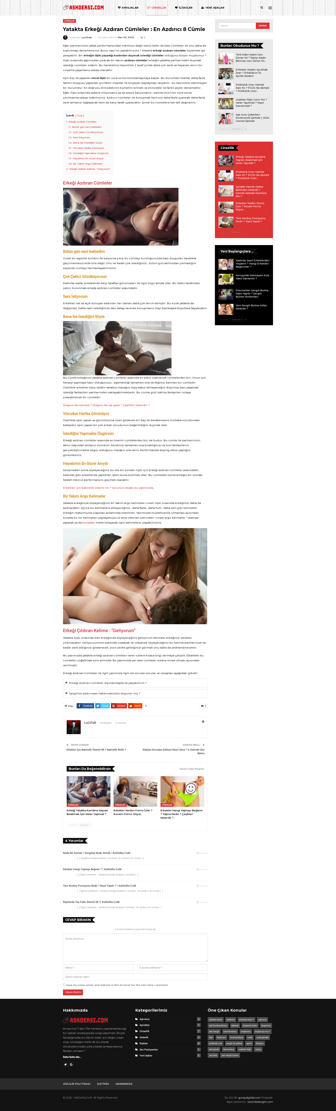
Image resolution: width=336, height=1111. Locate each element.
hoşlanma (246, 1031)
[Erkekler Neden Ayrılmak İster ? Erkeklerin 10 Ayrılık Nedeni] (225, 73)
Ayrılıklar (130, 7)
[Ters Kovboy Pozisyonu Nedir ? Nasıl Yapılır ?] (225, 222)
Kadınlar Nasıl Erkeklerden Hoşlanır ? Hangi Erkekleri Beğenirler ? (253, 263)
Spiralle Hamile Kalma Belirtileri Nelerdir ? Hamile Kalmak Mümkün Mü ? (251, 191)
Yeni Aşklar (214, 7)
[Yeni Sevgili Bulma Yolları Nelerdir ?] (225, 309)
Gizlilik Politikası (76, 1083)
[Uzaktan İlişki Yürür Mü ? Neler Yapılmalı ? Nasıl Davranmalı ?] (225, 103)
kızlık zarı (221, 1037)
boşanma (266, 1025)
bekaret (235, 1025)
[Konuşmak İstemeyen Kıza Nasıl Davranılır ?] (225, 279)
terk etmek (214, 1049)
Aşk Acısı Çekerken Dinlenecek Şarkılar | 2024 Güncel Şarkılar (252, 118)
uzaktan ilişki (245, 1049)
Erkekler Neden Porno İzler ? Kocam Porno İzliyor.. (250, 206)
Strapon (260, 1043)
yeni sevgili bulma (230, 1055)
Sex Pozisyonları (149, 1049)
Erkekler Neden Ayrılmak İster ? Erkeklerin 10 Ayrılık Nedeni (252, 73)
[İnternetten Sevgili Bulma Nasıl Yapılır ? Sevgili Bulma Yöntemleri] (225, 294)
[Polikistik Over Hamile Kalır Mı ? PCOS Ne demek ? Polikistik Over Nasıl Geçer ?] (225, 88)
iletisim (103, 1083)
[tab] (135, 683)
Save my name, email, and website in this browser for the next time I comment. (117, 985)
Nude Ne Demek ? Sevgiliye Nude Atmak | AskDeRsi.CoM (96, 853)
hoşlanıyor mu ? (262, 1031)
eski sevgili (214, 1031)
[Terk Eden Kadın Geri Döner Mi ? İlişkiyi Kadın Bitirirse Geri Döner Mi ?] (225, 58)
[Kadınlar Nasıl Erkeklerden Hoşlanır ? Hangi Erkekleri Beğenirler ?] (225, 264)
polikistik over (215, 1043)
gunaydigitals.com (249, 1097)
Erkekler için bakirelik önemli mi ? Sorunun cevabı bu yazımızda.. (108, 487)
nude (249, 1037)
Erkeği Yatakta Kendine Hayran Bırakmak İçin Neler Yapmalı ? (250, 160)
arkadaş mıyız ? (246, 1019)
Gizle (79, 115)
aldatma (231, 1019)
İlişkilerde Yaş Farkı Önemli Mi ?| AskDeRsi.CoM (91, 902)
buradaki (88, 522)
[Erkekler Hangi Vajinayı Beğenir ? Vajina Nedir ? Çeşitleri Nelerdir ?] (182, 791)
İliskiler (186, 7)
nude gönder (262, 1037)
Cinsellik (158, 7)
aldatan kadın (215, 1019)
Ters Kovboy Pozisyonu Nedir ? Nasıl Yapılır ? (250, 220)
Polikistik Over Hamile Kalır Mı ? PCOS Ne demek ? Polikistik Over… (252, 88)
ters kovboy (228, 1049)
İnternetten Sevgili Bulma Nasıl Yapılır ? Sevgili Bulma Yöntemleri (252, 293)
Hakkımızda (124, 1083)
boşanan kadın (250, 1025)
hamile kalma (230, 1031)
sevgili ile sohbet (234, 1043)
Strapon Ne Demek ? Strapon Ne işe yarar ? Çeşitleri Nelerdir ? (106, 405)
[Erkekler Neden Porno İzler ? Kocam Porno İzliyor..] (135, 791)
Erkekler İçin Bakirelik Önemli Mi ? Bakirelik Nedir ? (96, 749)
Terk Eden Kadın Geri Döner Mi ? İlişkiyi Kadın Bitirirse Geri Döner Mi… (251, 57)
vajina (258, 1049)
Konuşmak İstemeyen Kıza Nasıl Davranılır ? (252, 277)
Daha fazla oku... (72, 1057)
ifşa (211, 1037)
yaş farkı (213, 1055)
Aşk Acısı (145, 1019)
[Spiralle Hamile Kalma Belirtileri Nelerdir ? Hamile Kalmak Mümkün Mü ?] (225, 190)
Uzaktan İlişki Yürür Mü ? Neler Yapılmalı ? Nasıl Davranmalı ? (251, 102)
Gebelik (144, 1037)
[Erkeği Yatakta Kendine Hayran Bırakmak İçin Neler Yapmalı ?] (88, 791)
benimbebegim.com (260, 1101)
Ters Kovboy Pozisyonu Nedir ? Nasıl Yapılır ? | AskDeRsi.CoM (99, 885)
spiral (249, 1043)
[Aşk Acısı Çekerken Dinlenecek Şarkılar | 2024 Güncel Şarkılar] (225, 118)
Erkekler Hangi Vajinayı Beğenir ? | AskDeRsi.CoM (92, 869)
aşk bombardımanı (218, 1025)
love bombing (236, 1037)
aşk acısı (262, 1019)
